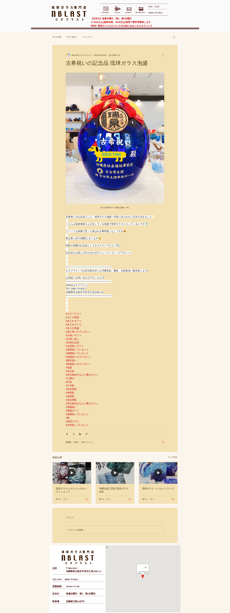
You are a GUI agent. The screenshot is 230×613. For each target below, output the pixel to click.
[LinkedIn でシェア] (80, 434)
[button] (174, 37)
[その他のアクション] (162, 55)
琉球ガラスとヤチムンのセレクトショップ (71, 490)
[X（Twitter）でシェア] (73, 434)
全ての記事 (56, 37)
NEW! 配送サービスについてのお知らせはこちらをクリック (121, 25)
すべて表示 (173, 457)
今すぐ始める (71, 37)
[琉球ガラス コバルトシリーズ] (158, 473)
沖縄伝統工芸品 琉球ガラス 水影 (113, 490)
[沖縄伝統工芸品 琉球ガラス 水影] (115, 473)
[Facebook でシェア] (67, 434)
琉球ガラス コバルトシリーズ (158, 488)
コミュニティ (87, 37)
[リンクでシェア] (86, 434)
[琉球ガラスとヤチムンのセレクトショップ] (72, 473)
